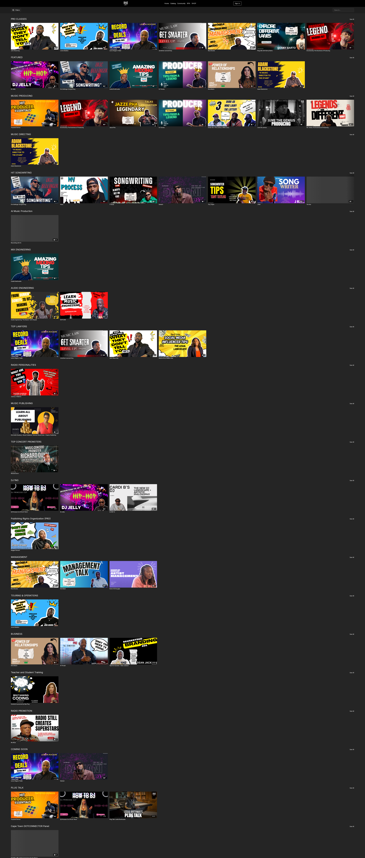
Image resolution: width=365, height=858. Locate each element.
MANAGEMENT (19, 557)
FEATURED (17, 57)
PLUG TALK (17, 787)
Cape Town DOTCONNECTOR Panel (30, 826)
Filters (17, 10)
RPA (188, 3)
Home (166, 3)
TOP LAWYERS (19, 326)
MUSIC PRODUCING (22, 95)
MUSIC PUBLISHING (22, 403)
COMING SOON (19, 749)
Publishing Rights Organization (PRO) (31, 518)
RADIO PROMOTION (21, 710)
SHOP (194, 3)
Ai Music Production (21, 211)
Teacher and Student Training (27, 672)
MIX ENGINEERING (21, 249)
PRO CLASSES (19, 19)
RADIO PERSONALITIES (23, 365)
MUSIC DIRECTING (21, 134)
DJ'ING (15, 480)
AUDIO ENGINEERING (22, 288)
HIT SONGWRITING (21, 172)
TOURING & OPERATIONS (24, 595)
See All (352, 19)
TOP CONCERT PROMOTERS (26, 441)
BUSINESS (16, 634)
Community (181, 3)
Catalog (173, 3)
